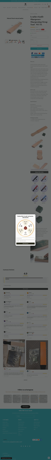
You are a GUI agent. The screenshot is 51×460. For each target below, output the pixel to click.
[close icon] (34, 215)
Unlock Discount (25, 243)
